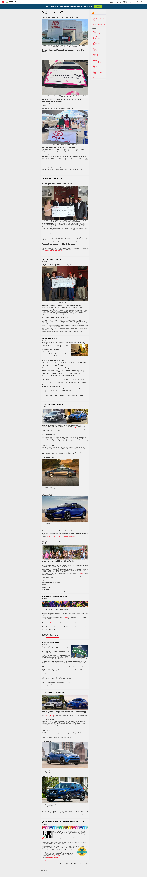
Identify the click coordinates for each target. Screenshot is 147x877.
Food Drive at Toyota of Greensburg (52, 178)
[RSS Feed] (93, 12)
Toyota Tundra (95, 74)
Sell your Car (45, 2)
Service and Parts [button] (57, 2)
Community (48, 591)
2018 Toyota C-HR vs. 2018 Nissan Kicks (53, 692)
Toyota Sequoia (95, 68)
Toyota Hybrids (95, 60)
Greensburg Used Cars (96, 36)
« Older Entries (43, 860)
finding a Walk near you (55, 622)
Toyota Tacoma (95, 71)
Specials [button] (33, 2)
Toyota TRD (94, 73)
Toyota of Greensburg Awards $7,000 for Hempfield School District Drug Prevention (63, 822)
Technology (95, 45)
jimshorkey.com (43, 873)
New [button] (26, 2)
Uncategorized (49, 172)
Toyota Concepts (95, 54)
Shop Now (97, 6)
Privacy (55, 871)
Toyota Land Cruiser (96, 61)
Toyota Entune (95, 56)
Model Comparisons (96, 38)
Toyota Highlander (96, 59)
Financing (94, 32)
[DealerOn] (44, 870)
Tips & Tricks (95, 46)
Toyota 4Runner (95, 48)
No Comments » (55, 172)
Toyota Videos (95, 75)
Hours (70, 871)
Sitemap (52, 871)
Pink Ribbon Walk (47, 568)
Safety (94, 42)
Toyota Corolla (59, 536)
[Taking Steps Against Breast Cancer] (65, 552)
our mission (67, 617)
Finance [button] (51, 2)
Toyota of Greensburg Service (98, 62)
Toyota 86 (94, 49)
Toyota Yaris (95, 77)
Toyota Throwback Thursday (97, 72)
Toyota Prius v (95, 66)
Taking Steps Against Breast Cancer (52, 542)
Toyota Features (95, 57)
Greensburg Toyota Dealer (51, 536)
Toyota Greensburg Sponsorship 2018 (53, 12)
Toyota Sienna (95, 69)
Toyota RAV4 (95, 67)
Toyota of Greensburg (80, 427)
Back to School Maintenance (50, 642)
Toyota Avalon (95, 50)
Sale (23, 2)
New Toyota (95, 39)
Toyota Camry (95, 52)
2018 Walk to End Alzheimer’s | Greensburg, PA (56, 596)
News (93, 40)
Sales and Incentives (96, 43)
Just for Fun (95, 37)
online (81, 573)
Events (52, 591)
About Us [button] (64, 2)
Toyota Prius (95, 63)
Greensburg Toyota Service (97, 34)
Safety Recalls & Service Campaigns (63, 871)
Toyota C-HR (95, 51)
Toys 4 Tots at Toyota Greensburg (52, 259)
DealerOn (49, 871)
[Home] (21, 2)
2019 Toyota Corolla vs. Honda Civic (52, 404)
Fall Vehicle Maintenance (49, 338)
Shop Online (38, 2)
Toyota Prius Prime (96, 65)
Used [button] (29, 2)
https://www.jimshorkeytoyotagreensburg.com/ (53, 250)
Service (94, 44)
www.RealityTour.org (56, 855)
